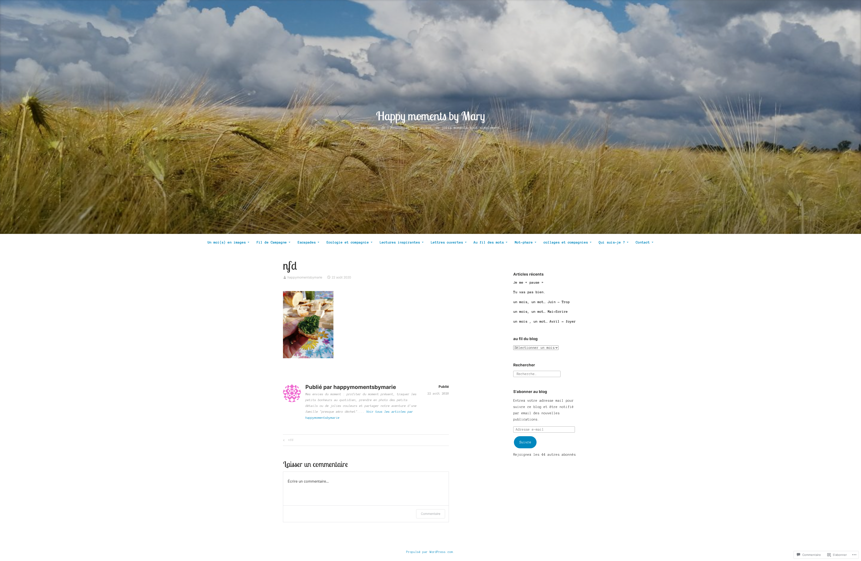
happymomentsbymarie (304, 277)
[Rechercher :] (537, 373)
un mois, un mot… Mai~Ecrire (540, 311)
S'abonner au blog (530, 391)
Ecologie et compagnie (347, 242)
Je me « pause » (528, 282)
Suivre (525, 442)
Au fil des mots (489, 242)
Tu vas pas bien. (529, 292)
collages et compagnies (566, 242)
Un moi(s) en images (226, 242)
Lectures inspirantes (400, 242)
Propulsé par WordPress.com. (430, 552)
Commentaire (430, 514)
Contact (643, 242)
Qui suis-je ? (612, 242)
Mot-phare (524, 242)
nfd (287, 441)
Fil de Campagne (272, 242)
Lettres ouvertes (447, 242)
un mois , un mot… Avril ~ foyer (544, 321)
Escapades (307, 242)
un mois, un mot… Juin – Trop (541, 302)
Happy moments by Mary (430, 115)
